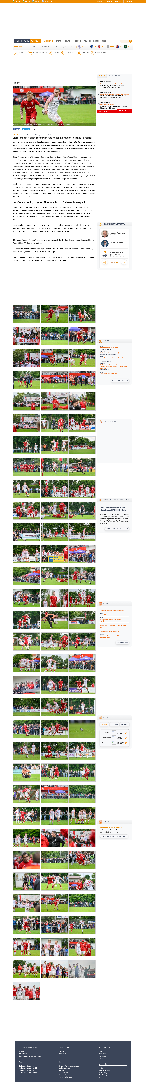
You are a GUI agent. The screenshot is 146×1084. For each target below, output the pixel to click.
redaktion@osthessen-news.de (114, 836)
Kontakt (99, 1)
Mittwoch (124, 724)
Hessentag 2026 (101, 53)
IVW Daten (62, 1054)
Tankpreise (85, 53)
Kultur (73, 47)
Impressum (118, 1)
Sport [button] (58, 41)
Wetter (106, 717)
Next (124, 262)
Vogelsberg (103, 1075)
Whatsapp (102, 1054)
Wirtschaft (37, 47)
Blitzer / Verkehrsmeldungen (69, 1066)
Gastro (61, 1070)
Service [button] (78, 41)
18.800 (37, 1)
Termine (87, 41)
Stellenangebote (64, 1068)
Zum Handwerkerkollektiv (117, 529)
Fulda (101, 1068)
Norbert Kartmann (117, 233)
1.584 (46, 1)
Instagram (102, 1056)
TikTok (101, 1058)
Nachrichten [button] (47, 41)
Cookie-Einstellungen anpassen (30, 1056)
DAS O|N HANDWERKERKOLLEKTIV (116, 500)
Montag (104, 724)
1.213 (55, 1)
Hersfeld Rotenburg (105, 1070)
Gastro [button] (96, 41)
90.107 (17, 1)
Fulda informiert (70, 53)
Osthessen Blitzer (26, 1070)
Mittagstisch (63, 1073)
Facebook (102, 1051)
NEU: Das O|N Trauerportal (114, 224)
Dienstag (114, 724)
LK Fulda (56, 53)
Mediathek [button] (68, 41)
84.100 (27, 1)
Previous (105, 262)
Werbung (62, 1051)
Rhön (130, 47)
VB (121, 47)
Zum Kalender (122, 642)
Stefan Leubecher (117, 243)
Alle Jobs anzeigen (120, 381)
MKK (112, 47)
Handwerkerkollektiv (40, 53)
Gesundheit (52, 47)
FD (95, 47)
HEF (103, 47)
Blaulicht (28, 47)
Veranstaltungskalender (67, 1075)
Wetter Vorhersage (65, 1077)
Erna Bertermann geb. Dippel (117, 254)
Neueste (102, 76)
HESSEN (85, 47)
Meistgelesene (114, 76)
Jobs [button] (104, 41)
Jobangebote (108, 341)
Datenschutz (129, 1)
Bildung (61, 47)
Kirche (67, 47)
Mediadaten (108, 1)
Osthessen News (26, 1066)
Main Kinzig (103, 1073)
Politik (44, 47)
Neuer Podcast (110, 421)
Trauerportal (23, 53)
